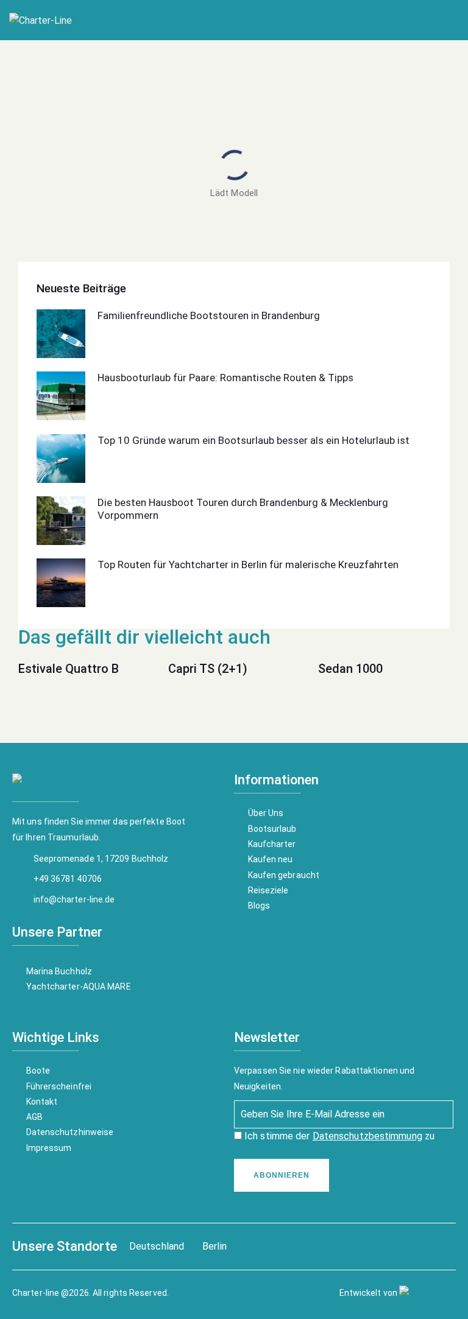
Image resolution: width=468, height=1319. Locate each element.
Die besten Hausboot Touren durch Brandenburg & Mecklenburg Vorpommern (243, 508)
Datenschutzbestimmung (367, 1136)
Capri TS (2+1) (207, 668)
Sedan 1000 (350, 668)
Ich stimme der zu (338, 1136)
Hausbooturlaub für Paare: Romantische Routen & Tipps (225, 377)
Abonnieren (282, 1175)
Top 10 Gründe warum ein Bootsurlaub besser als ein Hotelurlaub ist (254, 440)
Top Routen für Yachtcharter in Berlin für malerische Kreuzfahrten (248, 564)
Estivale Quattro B (68, 668)
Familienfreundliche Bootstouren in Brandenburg (209, 315)
